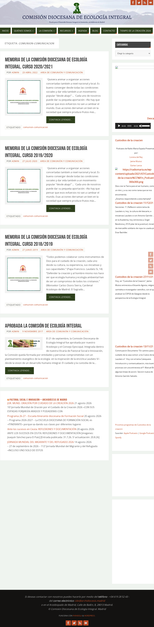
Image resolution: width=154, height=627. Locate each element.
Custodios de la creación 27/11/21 (134, 276)
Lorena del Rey (136, 157)
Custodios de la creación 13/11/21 (134, 346)
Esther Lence (136, 165)
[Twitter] (150, 260)
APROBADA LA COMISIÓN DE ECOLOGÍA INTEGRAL (43, 326)
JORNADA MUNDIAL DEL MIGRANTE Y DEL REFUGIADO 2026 (40, 442)
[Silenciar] (140, 125)
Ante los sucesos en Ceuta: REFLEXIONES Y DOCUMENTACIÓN (41, 429)
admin (15, 72)
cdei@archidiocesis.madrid (89, 600)
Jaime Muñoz (136, 161)
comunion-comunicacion (35, 127)
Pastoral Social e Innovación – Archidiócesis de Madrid (38, 399)
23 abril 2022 (30, 72)
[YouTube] (150, 271)
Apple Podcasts (130, 433)
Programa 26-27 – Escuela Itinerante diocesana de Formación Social (45, 416)
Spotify (118, 437)
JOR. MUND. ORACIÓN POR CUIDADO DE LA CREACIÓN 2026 (40, 403)
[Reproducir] (119, 125)
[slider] (145, 125)
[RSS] (150, 266)
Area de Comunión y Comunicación (62, 72)
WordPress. (89, 615)
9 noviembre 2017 (32, 331)
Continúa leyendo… (60, 119)
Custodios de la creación (129, 140)
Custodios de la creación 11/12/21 (134, 202)
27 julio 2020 (29, 161)
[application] (133, 126)
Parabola (77, 615)
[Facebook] (150, 254)
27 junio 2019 (30, 249)
